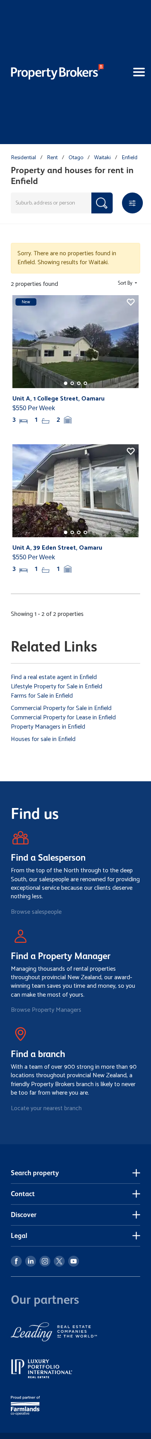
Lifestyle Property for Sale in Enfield (56, 686)
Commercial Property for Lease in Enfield (63, 717)
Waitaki (102, 157)
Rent (52, 157)
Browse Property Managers (46, 1010)
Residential (23, 157)
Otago (76, 157)
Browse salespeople (36, 912)
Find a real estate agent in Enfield (54, 677)
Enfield (129, 157)
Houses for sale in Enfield (43, 739)
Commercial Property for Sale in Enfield (61, 708)
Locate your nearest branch (46, 1108)
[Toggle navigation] (127, 72)
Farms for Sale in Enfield (42, 696)
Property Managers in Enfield (48, 727)
